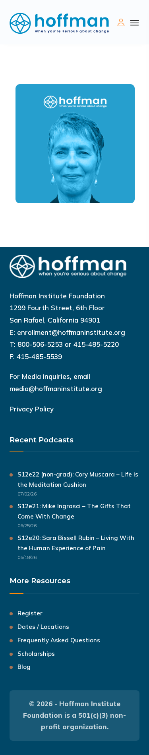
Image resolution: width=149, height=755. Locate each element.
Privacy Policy (32, 409)
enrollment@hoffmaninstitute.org (71, 332)
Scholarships (36, 653)
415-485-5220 (96, 344)
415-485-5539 (39, 356)
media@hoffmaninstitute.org (56, 388)
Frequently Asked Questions (58, 640)
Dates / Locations (43, 626)
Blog (24, 666)
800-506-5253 (40, 344)
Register (30, 613)
